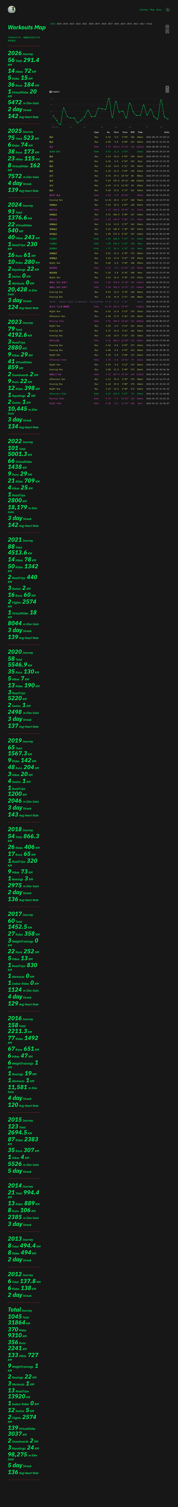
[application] (109, 113)
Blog (152, 9)
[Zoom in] (167, 87)
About (159, 9)
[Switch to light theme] (167, 9)
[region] (109, 57)
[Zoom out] (167, 91)
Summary (144, 9)
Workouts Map (27, 27)
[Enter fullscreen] (167, 26)
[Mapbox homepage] (54, 91)
